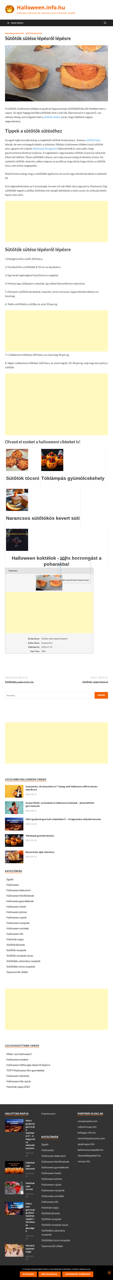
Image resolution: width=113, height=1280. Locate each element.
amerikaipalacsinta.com (91, 1138)
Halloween (12, 884)
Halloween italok (16, 906)
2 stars (68, 580)
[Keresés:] (56, 695)
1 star (62, 580)
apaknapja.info (86, 1144)
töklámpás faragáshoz (45, 148)
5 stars (86, 580)
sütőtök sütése (51, 117)
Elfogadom (28, 1274)
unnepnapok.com (87, 1121)
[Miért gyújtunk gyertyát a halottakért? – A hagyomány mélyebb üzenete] (14, 819)
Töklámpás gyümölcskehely (40, 835)
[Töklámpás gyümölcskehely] (14, 836)
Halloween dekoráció (18, 890)
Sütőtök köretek (15, 944)
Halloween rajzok (16, 917)
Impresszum (48, 1113)
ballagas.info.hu (87, 1132)
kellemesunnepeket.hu (90, 1149)
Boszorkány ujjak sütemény (40, 852)
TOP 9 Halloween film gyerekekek (25, 1070)
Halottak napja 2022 (18, 1086)
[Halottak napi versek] (14, 1183)
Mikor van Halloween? (19, 1054)
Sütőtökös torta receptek (20, 966)
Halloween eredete (17, 1059)
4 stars (80, 580)
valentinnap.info (87, 1126)
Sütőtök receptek (33, 33)
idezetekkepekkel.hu (89, 1155)
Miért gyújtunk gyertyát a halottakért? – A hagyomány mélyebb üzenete (63, 819)
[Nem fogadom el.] (109, 1272)
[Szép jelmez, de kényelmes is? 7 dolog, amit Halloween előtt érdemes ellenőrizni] (14, 787)
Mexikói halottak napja (30, 1248)
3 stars (74, 580)
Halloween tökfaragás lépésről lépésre (28, 1065)
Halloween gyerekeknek (20, 901)
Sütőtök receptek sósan (19, 955)
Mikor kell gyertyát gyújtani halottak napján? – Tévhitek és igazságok (30, 1217)
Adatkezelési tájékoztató (77, 1274)
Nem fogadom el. (49, 1274)
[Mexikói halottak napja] (14, 1246)
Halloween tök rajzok (18, 1081)
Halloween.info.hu (41, 7)
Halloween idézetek (17, 1075)
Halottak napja (15, 939)
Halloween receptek (14, 33)
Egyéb (9, 879)
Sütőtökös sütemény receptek (23, 961)
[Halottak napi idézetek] (14, 1163)
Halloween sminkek (17, 928)
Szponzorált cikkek (17, 972)
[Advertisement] (56, 221)
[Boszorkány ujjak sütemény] (14, 852)
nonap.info (84, 1161)
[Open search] (105, 23)
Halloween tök (14, 933)
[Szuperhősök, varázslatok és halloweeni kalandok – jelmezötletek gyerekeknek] (14, 803)
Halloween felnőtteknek (20, 895)
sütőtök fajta (92, 140)
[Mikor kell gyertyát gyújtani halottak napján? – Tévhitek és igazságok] (14, 1204)
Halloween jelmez (16, 912)
